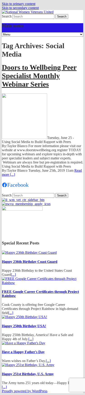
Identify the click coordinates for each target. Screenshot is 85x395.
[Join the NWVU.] (26, 204)
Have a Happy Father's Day (23, 352)
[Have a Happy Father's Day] (23, 343)
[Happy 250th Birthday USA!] (24, 317)
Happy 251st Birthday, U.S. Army (28, 374)
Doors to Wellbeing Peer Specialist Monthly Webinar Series (39, 75)
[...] (13, 275)
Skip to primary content (18, 4)
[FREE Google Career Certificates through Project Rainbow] (42, 283)
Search (7, 16)
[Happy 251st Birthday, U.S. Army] (28, 365)
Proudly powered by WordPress (24, 391)
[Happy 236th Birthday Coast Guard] (29, 252)
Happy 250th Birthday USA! (24, 326)
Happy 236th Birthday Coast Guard (29, 262)
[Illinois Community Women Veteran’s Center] (23, 200)
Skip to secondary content (20, 8)
